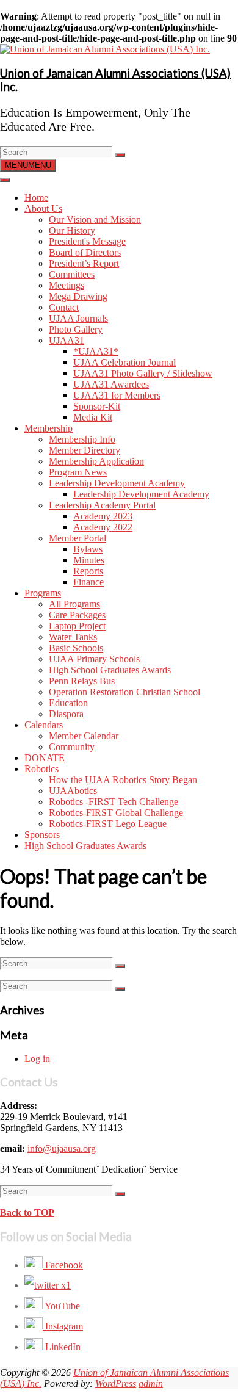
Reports (88, 571)
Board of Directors (85, 252)
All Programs (74, 604)
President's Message (87, 241)
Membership (48, 428)
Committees (72, 274)
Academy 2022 (102, 527)
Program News (78, 472)
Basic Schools (76, 648)
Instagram (63, 1326)
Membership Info (82, 439)
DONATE (44, 758)
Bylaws (88, 549)
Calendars (43, 725)
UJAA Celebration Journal (124, 362)
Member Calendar (83, 736)
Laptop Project (77, 626)
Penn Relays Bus (82, 681)
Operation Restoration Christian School (124, 692)
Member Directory (84, 450)
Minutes (88, 560)
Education (68, 703)
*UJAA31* (95, 351)
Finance (88, 582)
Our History (72, 230)
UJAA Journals (78, 318)
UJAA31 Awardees (111, 384)
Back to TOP (27, 1212)
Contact (64, 307)
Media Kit (92, 417)
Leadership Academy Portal (102, 505)
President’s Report (84, 263)
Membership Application (96, 461)
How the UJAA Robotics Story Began (123, 780)
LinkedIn (62, 1347)
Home (36, 197)
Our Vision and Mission (95, 219)
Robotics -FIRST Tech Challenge (113, 802)
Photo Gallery (76, 329)
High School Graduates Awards (110, 670)
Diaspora (66, 714)
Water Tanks (73, 637)
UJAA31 (66, 340)
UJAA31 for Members (116, 395)
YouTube (61, 1306)
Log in (37, 1059)
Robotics (41, 769)
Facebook (63, 1265)
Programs (42, 593)
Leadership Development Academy (117, 483)
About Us (43, 208)
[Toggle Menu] (5, 180)
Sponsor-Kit (96, 406)
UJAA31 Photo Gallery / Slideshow (142, 373)
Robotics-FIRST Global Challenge (116, 813)
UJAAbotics (73, 791)
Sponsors (42, 835)
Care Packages (77, 615)
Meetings (66, 285)
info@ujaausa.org (61, 1148)
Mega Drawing (78, 296)
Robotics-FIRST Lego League (108, 824)
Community (72, 747)
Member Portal (77, 538)
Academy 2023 (102, 516)
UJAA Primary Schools (94, 659)
